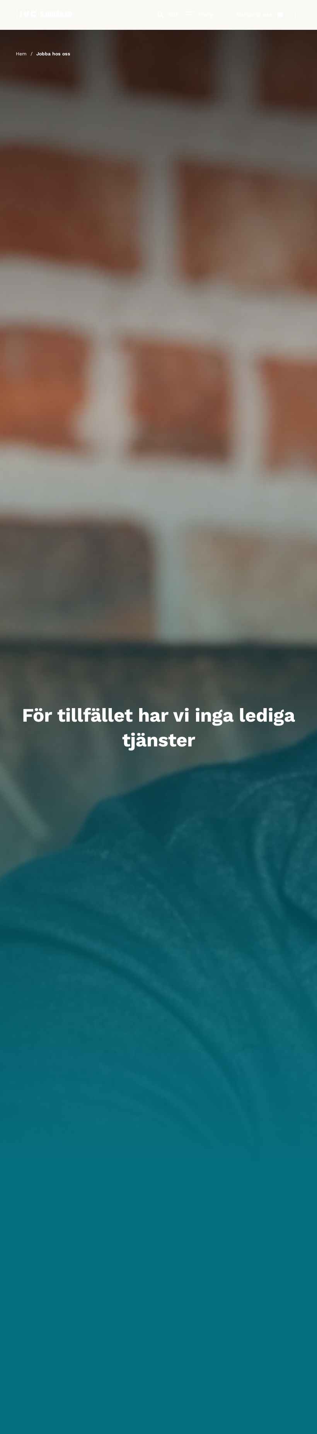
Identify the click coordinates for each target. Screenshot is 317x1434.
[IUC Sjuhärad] (44, 23)
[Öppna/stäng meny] (189, 15)
